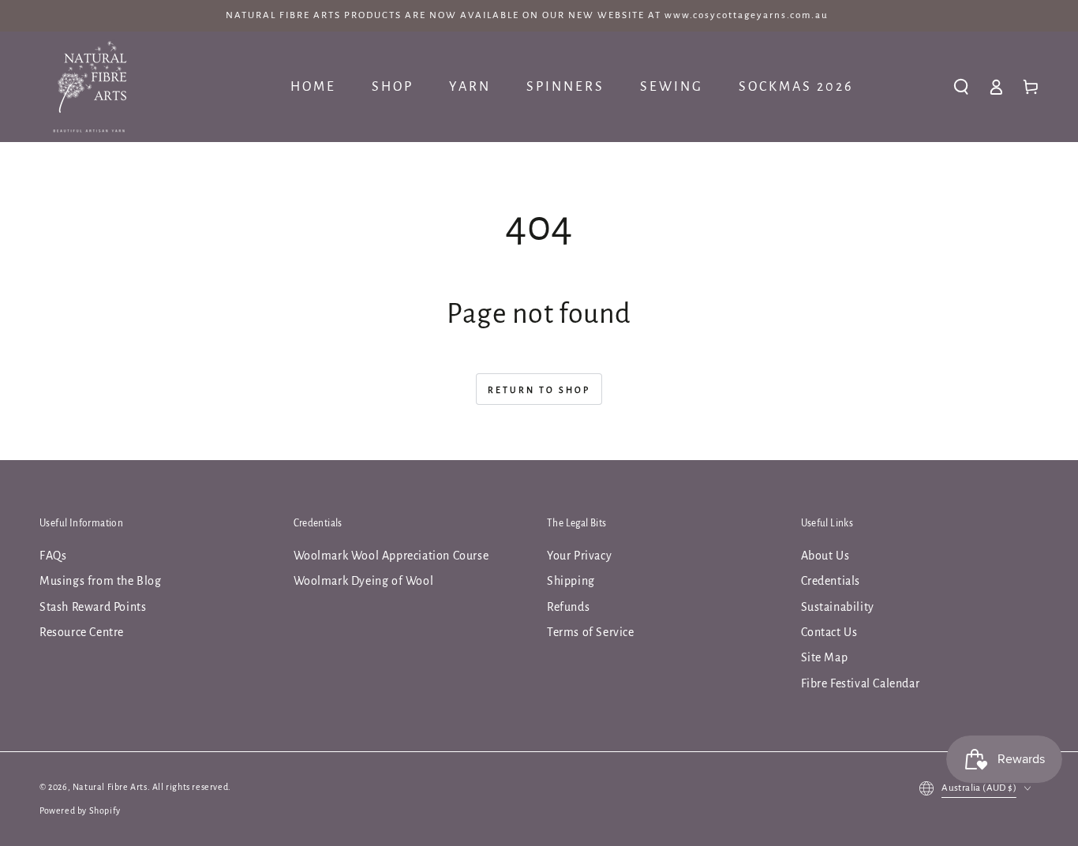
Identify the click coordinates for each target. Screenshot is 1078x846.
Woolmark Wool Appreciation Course (391, 555)
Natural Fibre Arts (110, 787)
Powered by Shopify (80, 810)
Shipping (571, 581)
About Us (825, 555)
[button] (961, 86)
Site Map (824, 657)
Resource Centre (81, 632)
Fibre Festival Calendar (860, 683)
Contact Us (829, 632)
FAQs (52, 555)
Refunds (568, 607)
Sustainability (837, 607)
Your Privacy (579, 555)
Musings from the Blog (100, 581)
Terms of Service (590, 632)
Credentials (831, 581)
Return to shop (539, 390)
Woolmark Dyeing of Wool (364, 581)
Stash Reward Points (92, 607)
